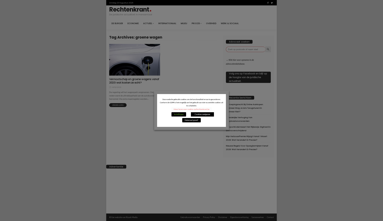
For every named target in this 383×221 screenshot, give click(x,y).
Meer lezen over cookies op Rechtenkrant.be (191, 109)
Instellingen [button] (179, 114)
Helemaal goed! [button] (191, 120)
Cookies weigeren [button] (202, 114)
